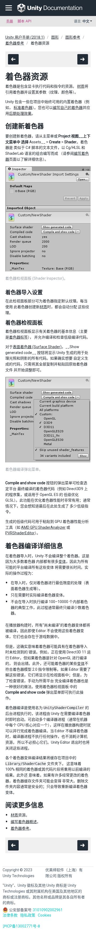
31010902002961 (48, 910)
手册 (9, 21)
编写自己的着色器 (68, 107)
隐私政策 (27, 915)
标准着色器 (23, 107)
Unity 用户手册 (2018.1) (25, 37)
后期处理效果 (20, 113)
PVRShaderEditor (20, 533)
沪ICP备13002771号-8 (21, 926)
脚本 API (24, 21)
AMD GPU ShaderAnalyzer (43, 527)
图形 (55, 37)
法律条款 (10, 915)
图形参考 (72, 37)
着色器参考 (14, 43)
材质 (81, 86)
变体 (62, 561)
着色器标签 (18, 337)
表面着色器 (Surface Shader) (37, 347)
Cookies (44, 915)
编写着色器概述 (24, 822)
